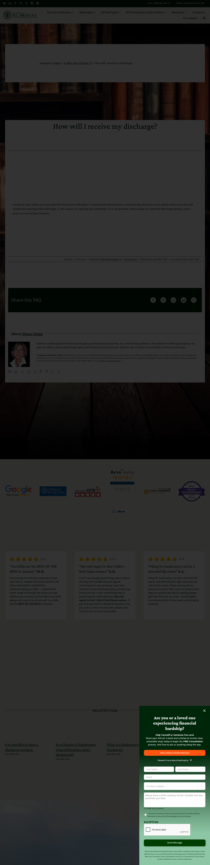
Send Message (174, 842)
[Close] (204, 710)
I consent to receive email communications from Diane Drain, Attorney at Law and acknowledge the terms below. (174, 815)
